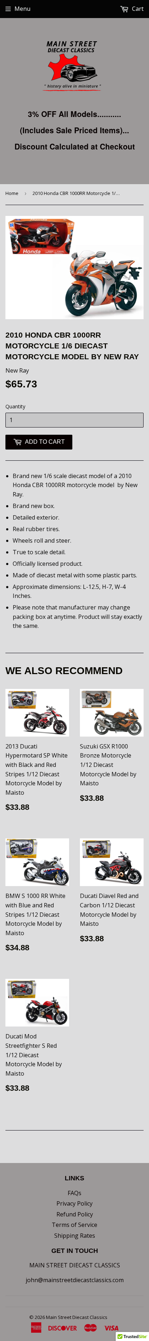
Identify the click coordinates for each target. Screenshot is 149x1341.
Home (11, 193)
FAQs (74, 1193)
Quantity (15, 406)
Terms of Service (74, 1225)
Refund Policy (74, 1214)
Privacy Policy (74, 1203)
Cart (137, 9)
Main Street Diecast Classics (76, 1317)
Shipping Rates (74, 1236)
